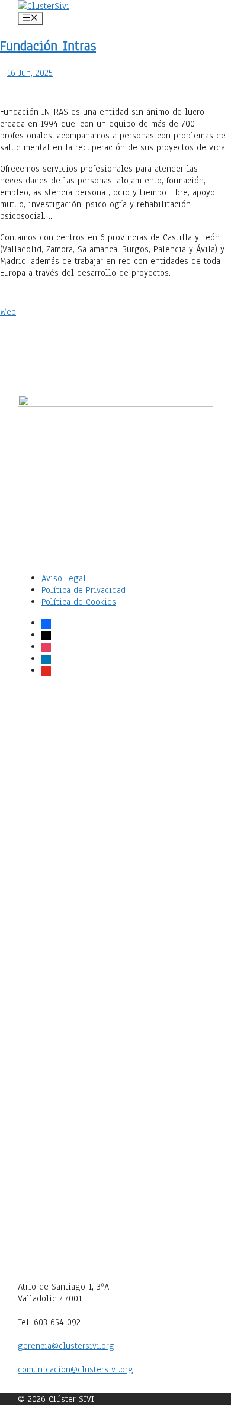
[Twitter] (115, 878)
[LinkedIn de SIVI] (115, 1076)
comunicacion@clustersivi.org (75, 1369)
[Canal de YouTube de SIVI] (115, 1275)
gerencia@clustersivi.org (66, 1346)
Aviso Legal (63, 578)
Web (8, 312)
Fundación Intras (48, 46)
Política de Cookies (78, 602)
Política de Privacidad (83, 590)
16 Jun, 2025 (30, 73)
